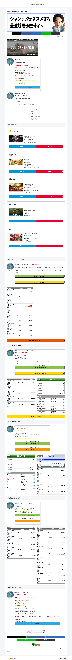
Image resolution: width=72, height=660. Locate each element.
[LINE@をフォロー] (35, 645)
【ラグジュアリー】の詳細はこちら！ (36, 340)
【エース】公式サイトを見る (40, 373)
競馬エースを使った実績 (35, 114)
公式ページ (50, 146)
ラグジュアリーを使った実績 (36, 113)
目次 (34, 109)
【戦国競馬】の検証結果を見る (28, 515)
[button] (55, 33)
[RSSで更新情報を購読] (39, 645)
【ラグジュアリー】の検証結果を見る (39, 276)
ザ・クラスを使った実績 (35, 116)
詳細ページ (22, 146)
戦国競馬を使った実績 (35, 118)
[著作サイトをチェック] (33, 645)
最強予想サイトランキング (36, 111)
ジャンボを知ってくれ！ (28, 87)
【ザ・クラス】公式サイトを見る (32, 449)
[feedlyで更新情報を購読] (37, 645)
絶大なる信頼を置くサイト (36, 119)
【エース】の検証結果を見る (40, 367)
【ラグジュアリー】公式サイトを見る (39, 282)
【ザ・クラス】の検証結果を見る (32, 443)
